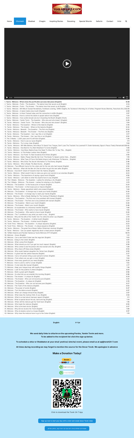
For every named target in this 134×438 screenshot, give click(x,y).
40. (31, 191)
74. (23, 269)
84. (24, 292)
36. (33, 182)
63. (30, 244)
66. (29, 251)
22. (38, 150)
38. (28, 187)
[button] (126, 21)
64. (33, 246)
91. (24, 309)
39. (29, 189)
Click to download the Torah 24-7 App (67, 412)
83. (21, 290)
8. (36, 118)
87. (28, 299)
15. (28, 134)
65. (22, 249)
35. (33, 180)
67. (25, 253)
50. (30, 214)
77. (22, 276)
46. (25, 205)
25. (40, 157)
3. (35, 106)
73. (28, 267)
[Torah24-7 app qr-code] (67, 379)
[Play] (7, 97)
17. (25, 138)
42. (34, 196)
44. (33, 200)
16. (28, 136)
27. (33, 161)
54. (30, 223)
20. (65, 145)
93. (30, 313)
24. (31, 155)
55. (30, 226)
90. (21, 306)
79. (23, 281)
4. (65, 109)
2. (36, 104)
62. (19, 242)
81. (22, 286)
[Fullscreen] (127, 97)
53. (26, 221)
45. (25, 203)
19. (22, 143)
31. (30, 171)
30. (36, 168)
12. (28, 127)
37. (28, 184)
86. (27, 297)
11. (29, 125)
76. (27, 274)
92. (24, 311)
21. (31, 148)
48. (27, 210)
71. (23, 263)
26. (40, 159)
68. (30, 256)
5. (25, 111)
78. (27, 279)
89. (21, 304)
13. (29, 129)
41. (30, 194)
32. (39, 173)
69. (25, 258)
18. (23, 141)
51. (34, 217)
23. (26, 152)
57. (33, 230)
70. (24, 260)
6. (33, 113)
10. (36, 122)
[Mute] (124, 97)
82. (20, 288)
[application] (67, 64)
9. (36, 120)
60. (28, 237)
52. (27, 219)
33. (30, 175)
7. (32, 115)
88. (28, 302)
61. (20, 240)
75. (20, 272)
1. (33, 102)
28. (27, 164)
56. (34, 228)
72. (21, 265)
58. (31, 233)
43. (33, 198)
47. (26, 207)
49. (28, 212)
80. (28, 283)
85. (26, 295)
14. (29, 132)
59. (15, 235)
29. (37, 166)
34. (31, 178)
